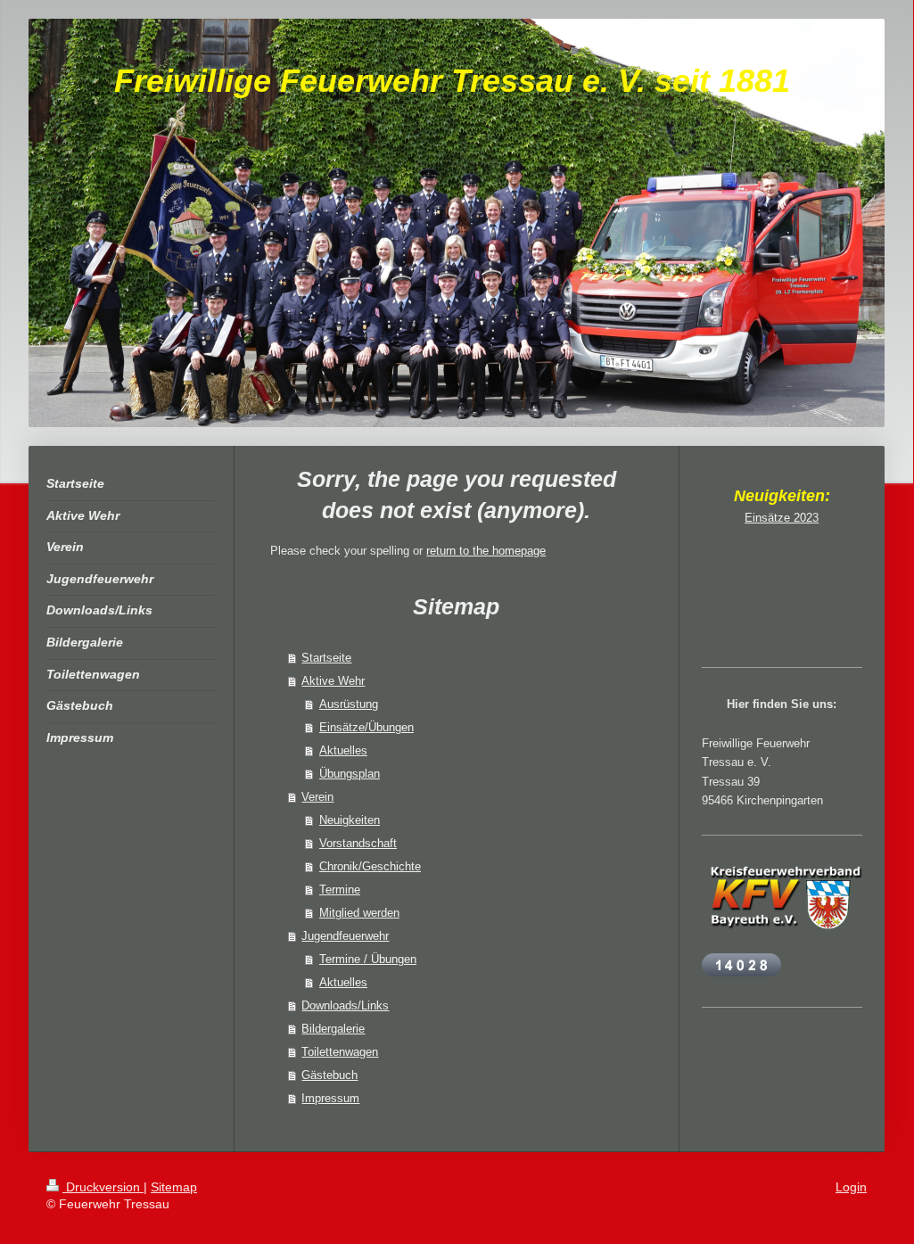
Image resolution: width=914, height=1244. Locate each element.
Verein (317, 796)
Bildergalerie (333, 1028)
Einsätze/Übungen (366, 727)
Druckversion (103, 1187)
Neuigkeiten (349, 820)
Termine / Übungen (367, 959)
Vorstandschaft (358, 843)
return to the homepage (486, 550)
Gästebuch (329, 1075)
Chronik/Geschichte (370, 866)
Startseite (326, 657)
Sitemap (174, 1187)
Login (851, 1187)
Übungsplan (349, 773)
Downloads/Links (345, 1005)
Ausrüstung (348, 704)
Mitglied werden (359, 912)
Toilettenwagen (339, 1052)
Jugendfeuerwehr (345, 936)
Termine (339, 889)
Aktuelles (343, 750)
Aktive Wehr (333, 681)
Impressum (330, 1098)
